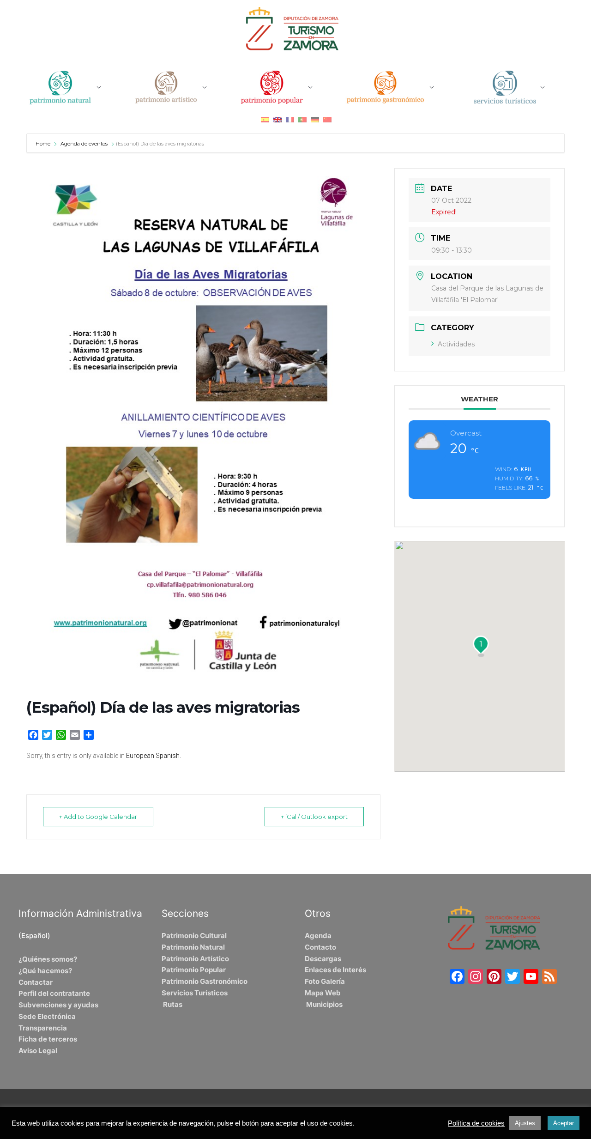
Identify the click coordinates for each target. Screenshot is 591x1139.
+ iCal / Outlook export (314, 816)
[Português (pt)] (302, 119)
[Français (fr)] (290, 119)
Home (44, 143)
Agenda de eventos (84, 143)
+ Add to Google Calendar (98, 816)
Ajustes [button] (525, 1123)
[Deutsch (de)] (315, 119)
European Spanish (153, 755)
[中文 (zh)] (327, 119)
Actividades (456, 344)
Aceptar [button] (563, 1123)
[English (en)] (277, 119)
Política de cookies (476, 1123)
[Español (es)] (265, 119)
